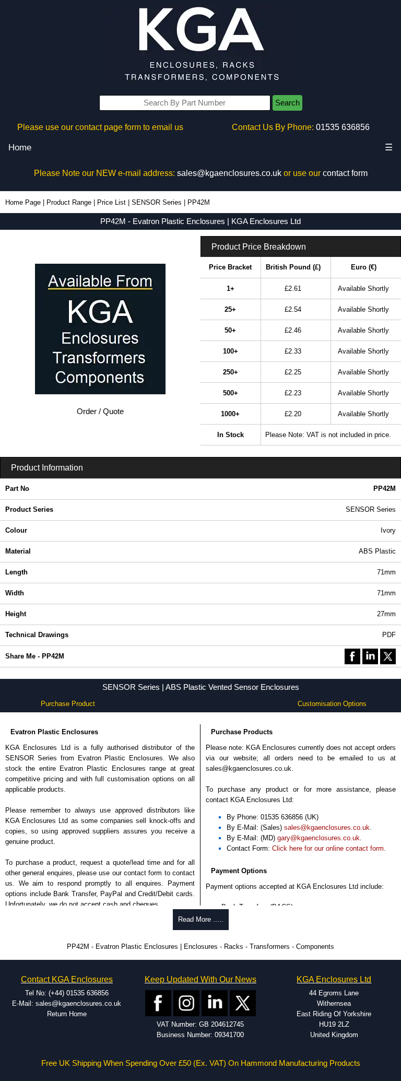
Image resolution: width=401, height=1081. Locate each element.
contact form (345, 173)
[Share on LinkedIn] (370, 656)
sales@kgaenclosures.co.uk (229, 173)
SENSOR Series (157, 202)
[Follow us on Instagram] (186, 1002)
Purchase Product (68, 704)
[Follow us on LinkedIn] (215, 1002)
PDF (389, 635)
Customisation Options (332, 704)
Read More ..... (200, 919)
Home (19, 147)
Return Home (67, 1014)
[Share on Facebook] (352, 656)
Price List (111, 202)
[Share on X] (388, 656)
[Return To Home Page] (200, 45)
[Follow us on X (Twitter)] (243, 1002)
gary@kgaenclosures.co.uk (318, 838)
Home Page (23, 202)
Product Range (68, 202)
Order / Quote (100, 411)
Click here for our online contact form (328, 848)
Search (287, 103)
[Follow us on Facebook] (158, 1002)
